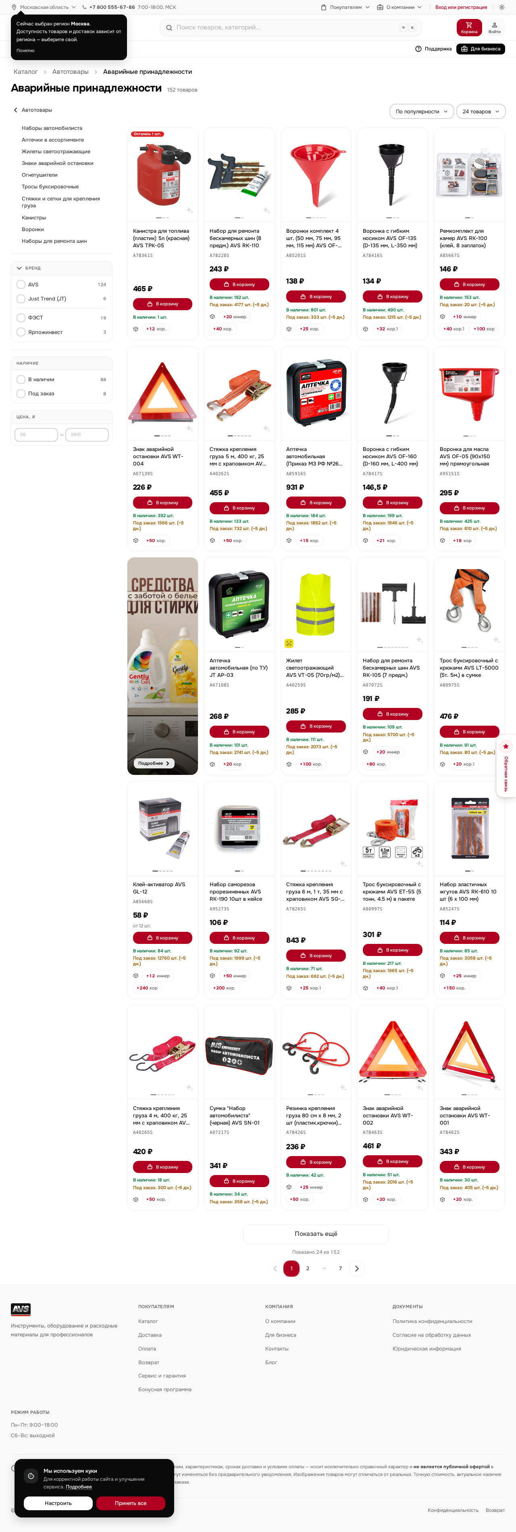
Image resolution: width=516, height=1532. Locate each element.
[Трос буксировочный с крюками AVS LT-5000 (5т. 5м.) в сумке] (469, 604)
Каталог (26, 72)
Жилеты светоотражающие (56, 151)
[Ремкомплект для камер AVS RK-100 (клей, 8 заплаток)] (469, 175)
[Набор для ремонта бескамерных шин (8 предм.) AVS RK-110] (239, 175)
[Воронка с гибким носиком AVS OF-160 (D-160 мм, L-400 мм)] (393, 393)
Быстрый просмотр (166, 206)
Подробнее (79, 1487)
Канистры (34, 217)
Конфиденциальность (453, 1510)
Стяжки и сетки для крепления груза (61, 202)
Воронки (33, 229)
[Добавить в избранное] (187, 137)
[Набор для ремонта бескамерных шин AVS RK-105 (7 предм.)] (393, 604)
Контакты (277, 1348)
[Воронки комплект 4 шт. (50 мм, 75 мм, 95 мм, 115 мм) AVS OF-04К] (316, 175)
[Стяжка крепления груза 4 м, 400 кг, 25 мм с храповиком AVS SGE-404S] (162, 1052)
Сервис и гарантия (162, 1375)
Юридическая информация (427, 1348)
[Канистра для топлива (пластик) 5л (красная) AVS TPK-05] (162, 175)
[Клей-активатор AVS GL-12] (162, 828)
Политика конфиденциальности (432, 1321)
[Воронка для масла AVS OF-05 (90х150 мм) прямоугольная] (469, 393)
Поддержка (438, 49)
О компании (400, 7)
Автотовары (70, 72)
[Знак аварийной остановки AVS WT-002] (393, 1052)
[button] (143, 256)
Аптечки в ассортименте (53, 139)
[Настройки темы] (502, 7)
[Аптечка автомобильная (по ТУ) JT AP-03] (239, 604)
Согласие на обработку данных (432, 1335)
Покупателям (346, 7)
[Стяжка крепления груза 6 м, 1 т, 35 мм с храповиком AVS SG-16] (316, 828)
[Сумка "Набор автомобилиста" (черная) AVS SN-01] (239, 1052)
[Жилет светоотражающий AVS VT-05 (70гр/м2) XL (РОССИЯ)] (316, 604)
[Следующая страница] (357, 1268)
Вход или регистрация (461, 7)
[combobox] (286, 27)
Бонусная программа (164, 1389)
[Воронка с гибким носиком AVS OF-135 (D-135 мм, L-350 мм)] (393, 175)
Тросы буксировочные (50, 186)
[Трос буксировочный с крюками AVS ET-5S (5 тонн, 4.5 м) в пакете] (393, 828)
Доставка (150, 1335)
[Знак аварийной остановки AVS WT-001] (469, 1052)
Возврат (148, 1362)
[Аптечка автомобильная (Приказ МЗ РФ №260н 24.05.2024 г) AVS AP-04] (316, 393)
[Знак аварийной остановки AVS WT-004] (162, 393)
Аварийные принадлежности (147, 72)
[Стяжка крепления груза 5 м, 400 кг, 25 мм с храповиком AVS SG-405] (239, 393)
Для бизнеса (486, 49)
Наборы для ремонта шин (54, 241)
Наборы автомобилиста (52, 128)
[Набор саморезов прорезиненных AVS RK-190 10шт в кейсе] (239, 828)
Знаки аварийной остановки (58, 163)
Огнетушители (40, 174)
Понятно (26, 50)
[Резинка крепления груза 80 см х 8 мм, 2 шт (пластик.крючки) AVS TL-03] (316, 1052)
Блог (271, 1362)
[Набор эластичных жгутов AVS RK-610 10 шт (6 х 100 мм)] (469, 828)
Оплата (147, 1348)
